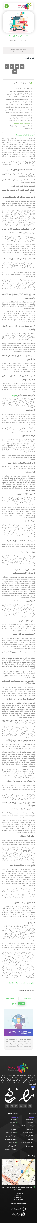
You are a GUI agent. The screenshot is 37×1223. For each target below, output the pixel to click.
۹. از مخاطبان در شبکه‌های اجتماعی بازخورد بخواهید (17, 113)
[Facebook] (30, 1106)
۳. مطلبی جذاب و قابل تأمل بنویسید (20, 102)
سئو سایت (21, 51)
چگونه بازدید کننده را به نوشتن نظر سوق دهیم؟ (17, 94)
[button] (7, 6)
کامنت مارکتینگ (14, 51)
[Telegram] (16, 1106)
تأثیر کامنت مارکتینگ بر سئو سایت (20, 115)
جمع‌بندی (27, 129)
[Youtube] (21, 1106)
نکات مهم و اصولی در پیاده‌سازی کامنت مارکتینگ (17, 126)
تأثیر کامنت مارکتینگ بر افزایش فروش (19, 118)
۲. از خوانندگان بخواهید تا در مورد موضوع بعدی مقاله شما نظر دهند (18, 99)
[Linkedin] (12, 1106)
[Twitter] (25, 1106)
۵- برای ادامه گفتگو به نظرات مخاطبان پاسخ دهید (17, 105)
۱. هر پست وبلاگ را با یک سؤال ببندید (19, 97)
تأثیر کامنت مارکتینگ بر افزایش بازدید (19, 121)
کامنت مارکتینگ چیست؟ (25, 135)
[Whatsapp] (7, 1106)
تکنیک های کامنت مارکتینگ (22, 123)
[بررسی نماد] (33, 1089)
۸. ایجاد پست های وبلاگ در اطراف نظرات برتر (17, 110)
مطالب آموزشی (15, 49)
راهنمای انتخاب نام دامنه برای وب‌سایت (18, 1032)
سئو (21, 49)
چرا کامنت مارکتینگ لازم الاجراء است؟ (19, 91)
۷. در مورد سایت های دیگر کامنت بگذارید (18, 107)
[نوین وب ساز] (18, 1068)
